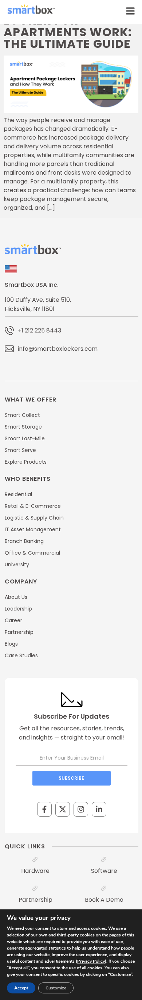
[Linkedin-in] (99, 809)
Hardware (35, 871)
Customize (56, 988)
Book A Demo (104, 900)
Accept (21, 988)
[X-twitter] (62, 809)
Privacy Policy (91, 961)
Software (104, 871)
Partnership (35, 900)
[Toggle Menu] (129, 10)
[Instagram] (81, 809)
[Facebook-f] (44, 809)
